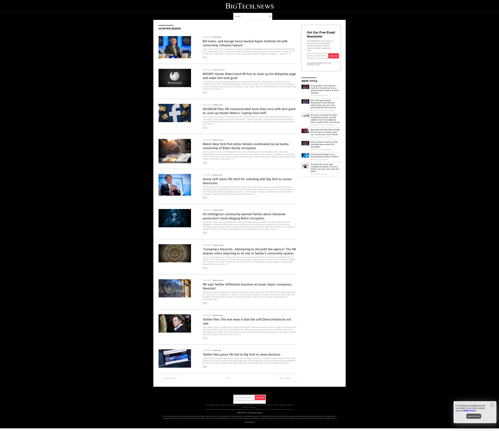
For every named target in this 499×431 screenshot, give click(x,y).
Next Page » (285, 378)
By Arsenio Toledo (219, 70)
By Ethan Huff (217, 37)
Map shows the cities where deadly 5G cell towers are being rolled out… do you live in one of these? (325, 132)
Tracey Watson (330, 125)
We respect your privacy (236, 409)
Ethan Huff (324, 95)
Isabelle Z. (329, 137)
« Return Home (169, 378)
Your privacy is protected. (315, 63)
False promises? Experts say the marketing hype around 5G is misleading (324, 144)
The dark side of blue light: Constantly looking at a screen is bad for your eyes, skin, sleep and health (325, 168)
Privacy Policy (249, 422)
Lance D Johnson (329, 110)
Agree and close (474, 416)
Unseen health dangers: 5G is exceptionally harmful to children (325, 155)
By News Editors (218, 140)
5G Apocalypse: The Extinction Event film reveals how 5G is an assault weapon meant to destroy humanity (324, 89)
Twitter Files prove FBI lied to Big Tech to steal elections (241, 354)
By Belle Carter (218, 105)
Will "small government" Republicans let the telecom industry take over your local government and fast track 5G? (323, 104)
